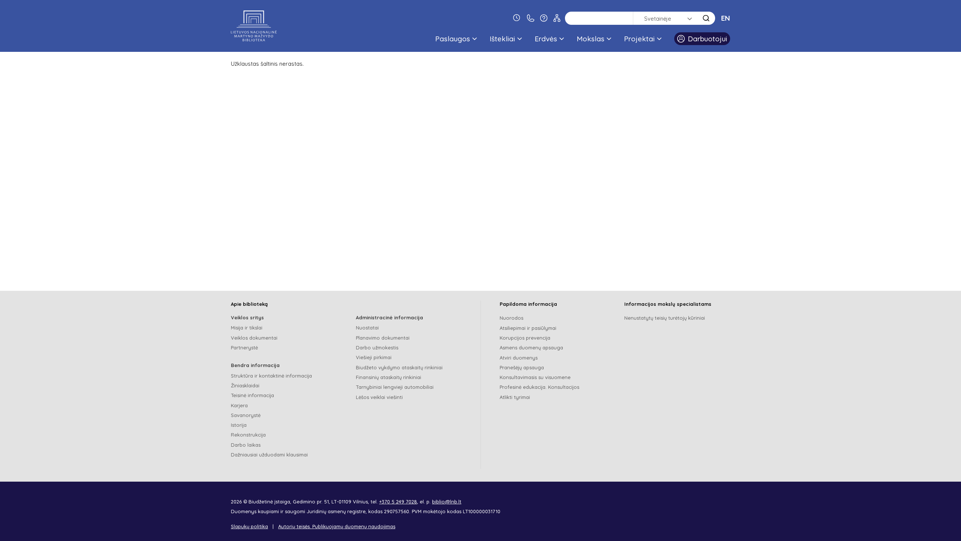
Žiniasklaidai (245, 385)
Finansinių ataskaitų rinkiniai (388, 377)
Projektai (639, 38)
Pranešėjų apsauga (522, 367)
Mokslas (590, 38)
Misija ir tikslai (246, 328)
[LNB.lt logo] (254, 26)
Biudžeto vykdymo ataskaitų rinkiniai (399, 367)
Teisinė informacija (252, 395)
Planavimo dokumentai (383, 338)
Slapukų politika (249, 526)
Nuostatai (367, 328)
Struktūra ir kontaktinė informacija (271, 376)
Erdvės (546, 38)
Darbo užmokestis (377, 348)
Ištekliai (502, 38)
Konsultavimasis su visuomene (535, 377)
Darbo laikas (246, 445)
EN (725, 18)
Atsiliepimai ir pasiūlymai (528, 328)
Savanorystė (246, 415)
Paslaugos (452, 38)
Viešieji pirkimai (374, 357)
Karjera (239, 405)
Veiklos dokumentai (254, 338)
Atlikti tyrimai (515, 397)
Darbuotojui (707, 38)
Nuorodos (511, 318)
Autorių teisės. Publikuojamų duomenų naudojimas (336, 526)
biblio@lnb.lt (446, 502)
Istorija (239, 425)
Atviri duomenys (519, 358)
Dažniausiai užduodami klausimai (269, 455)
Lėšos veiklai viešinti (379, 397)
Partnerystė (244, 348)
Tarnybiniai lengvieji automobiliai (395, 387)
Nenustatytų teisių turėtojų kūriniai (664, 318)
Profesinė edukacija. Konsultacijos (539, 387)
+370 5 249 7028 (398, 502)
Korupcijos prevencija (525, 338)
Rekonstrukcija (248, 435)
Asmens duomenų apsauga (531, 348)
